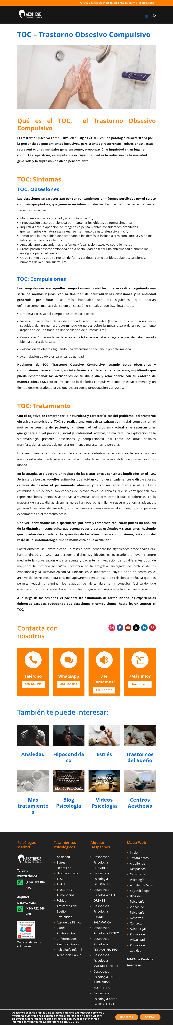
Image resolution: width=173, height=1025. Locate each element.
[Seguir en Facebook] (120, 627)
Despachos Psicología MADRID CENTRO (105, 960)
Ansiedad (63, 857)
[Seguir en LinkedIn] (144, 627)
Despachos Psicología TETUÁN (105, 944)
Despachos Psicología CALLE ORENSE (105, 895)
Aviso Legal (138, 929)
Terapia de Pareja (69, 955)
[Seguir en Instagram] (111, 627)
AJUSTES (73, 1021)
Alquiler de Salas (142, 885)
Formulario (140, 684)
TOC (60, 879)
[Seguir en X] (136, 627)
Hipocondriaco (67, 873)
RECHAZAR (126, 1017)
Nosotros (136, 918)
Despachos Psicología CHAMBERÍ (101, 862)
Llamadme (104, 690)
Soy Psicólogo (140, 891)
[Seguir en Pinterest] (152, 627)
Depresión (64, 868)
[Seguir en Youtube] (128, 627)
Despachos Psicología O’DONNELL (101, 878)
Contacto (136, 923)
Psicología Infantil (69, 950)
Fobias (61, 900)
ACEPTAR (150, 1017)
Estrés (61, 862)
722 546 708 (148, 2)
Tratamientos (139, 858)
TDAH (61, 884)
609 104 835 (111, 2)
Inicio (134, 852)
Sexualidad (64, 917)
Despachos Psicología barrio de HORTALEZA (105, 998)
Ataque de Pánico (69, 922)
